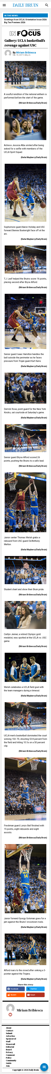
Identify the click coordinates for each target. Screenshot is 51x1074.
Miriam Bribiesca (26, 52)
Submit (9, 1033)
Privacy (9, 1052)
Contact (9, 1030)
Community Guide (11, 1062)
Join (8, 1066)
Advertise (10, 1036)
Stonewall (10, 1044)
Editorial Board (10, 1048)
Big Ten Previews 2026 (14, 22)
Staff (8, 1041)
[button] (46, 5)
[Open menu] (4, 5)
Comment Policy (10, 1056)
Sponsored (11, 1038)
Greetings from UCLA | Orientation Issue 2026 (25, 19)
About (8, 1028)
